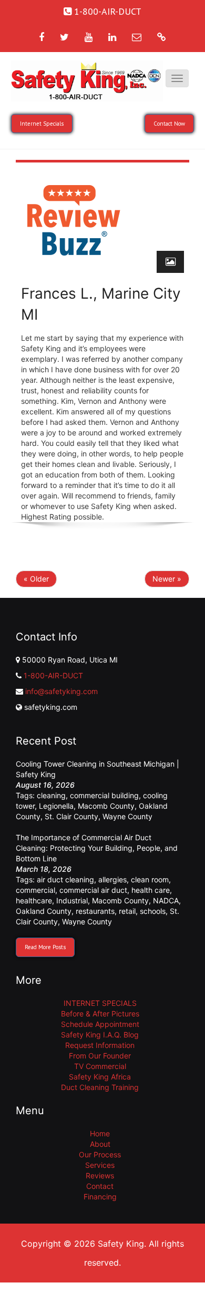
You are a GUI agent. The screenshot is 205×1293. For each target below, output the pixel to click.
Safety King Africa (100, 1076)
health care (150, 889)
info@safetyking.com (61, 691)
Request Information (100, 1045)
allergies (112, 879)
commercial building (104, 795)
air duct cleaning (65, 879)
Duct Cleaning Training (100, 1087)
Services (100, 1164)
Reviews (100, 1175)
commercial (35, 889)
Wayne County (127, 816)
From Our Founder (100, 1055)
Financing (100, 1196)
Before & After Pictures (100, 1013)
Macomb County (106, 805)
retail (127, 911)
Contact (100, 1186)
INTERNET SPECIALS (100, 1003)
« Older (36, 578)
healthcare (34, 900)
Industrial (72, 900)
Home (100, 1133)
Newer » (166, 578)
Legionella (56, 805)
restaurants (95, 911)
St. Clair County (71, 816)
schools (153, 911)
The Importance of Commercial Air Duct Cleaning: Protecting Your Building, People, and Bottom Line (97, 848)
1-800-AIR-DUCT (53, 675)
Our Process (100, 1154)
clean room (150, 879)
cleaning (51, 795)
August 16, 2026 (45, 784)
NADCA (166, 900)
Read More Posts (45, 947)
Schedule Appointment (100, 1024)
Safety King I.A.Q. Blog (100, 1034)
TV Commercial (100, 1066)
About (100, 1143)
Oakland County (43, 911)
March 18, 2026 (43, 868)
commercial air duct (93, 889)
